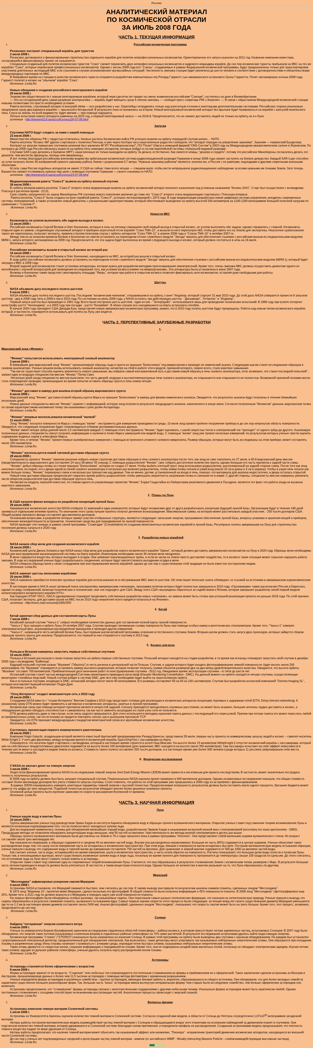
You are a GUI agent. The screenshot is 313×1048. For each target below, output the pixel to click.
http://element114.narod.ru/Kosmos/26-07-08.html (56, 119)
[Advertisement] (156, 339)
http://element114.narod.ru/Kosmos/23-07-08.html (56, 174)
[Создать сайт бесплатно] (156, 1045)
